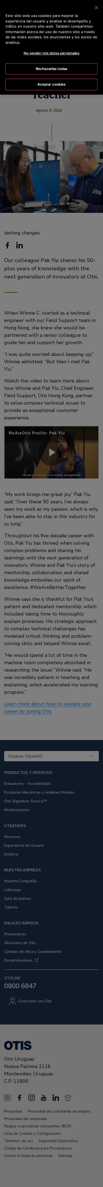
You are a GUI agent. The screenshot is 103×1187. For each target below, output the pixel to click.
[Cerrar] (96, 8)
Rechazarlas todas (51, 68)
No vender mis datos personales (52, 53)
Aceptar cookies (51, 84)
